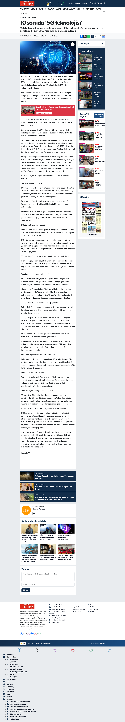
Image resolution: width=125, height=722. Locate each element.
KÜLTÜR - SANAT (54, 9)
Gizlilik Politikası (77, 611)
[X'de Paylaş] (85, 36)
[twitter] (37, 650)
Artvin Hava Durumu (58, 607)
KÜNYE (98, 9)
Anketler (10, 692)
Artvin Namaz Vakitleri (58, 609)
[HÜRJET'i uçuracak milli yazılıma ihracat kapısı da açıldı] (48, 529)
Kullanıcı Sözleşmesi (79, 609)
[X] (25, 633)
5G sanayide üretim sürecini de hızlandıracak (65, 537)
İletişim (75, 605)
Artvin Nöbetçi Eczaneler (59, 605)
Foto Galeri (11, 679)
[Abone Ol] (103, 36)
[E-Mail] (34, 513)
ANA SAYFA (24, 9)
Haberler (23, 18)
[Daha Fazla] (92, 36)
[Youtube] (35, 633)
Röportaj (10, 687)
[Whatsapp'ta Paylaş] (88, 36)
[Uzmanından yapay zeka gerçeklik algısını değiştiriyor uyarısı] (48, 549)
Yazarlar (10, 684)
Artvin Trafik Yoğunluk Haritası (22, 709)
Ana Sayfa (11, 654)
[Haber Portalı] (26, 510)
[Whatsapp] (39, 633)
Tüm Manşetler (56, 618)
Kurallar (92, 605)
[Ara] (104, 3)
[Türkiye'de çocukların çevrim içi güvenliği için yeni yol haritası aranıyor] (29, 529)
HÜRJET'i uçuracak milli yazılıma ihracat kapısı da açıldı (47, 537)
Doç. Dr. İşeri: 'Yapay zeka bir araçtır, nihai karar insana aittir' (65, 557)
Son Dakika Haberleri (58, 620)
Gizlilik (92, 607)
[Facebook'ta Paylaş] (81, 36)
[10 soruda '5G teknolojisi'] (48, 57)
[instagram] (55, 650)
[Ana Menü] (104, 11)
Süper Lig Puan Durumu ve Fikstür (23, 711)
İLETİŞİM (24, 13)
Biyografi (10, 689)
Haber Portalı (39, 509)
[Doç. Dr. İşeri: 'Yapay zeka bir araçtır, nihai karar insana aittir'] (66, 549)
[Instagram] (28, 633)
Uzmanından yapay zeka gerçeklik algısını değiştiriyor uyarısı (48, 557)
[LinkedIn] (32, 633)
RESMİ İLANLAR (69, 9)
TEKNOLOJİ (32, 18)
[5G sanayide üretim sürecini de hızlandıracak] (66, 529)
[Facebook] (21, 633)
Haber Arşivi (55, 622)
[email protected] (28, 620)
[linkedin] (109, 650)
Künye (92, 611)
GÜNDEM (42, 9)
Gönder (26, 590)
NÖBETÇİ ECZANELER (85, 9)
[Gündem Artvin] (27, 3)
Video (9, 682)
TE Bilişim (102, 643)
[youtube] (73, 650)
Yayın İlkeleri (76, 607)
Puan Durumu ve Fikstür (59, 615)
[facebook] (19, 650)
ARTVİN (34, 9)
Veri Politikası (94, 609)
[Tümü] (103, 43)
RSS (23, 643)
